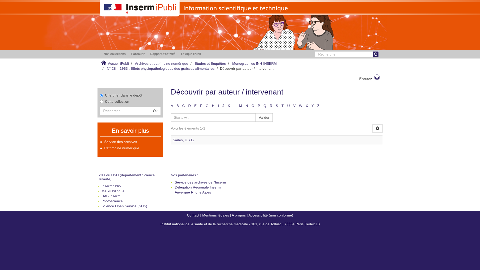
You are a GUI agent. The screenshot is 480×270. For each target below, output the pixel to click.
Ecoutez (365, 79)
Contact (193, 215)
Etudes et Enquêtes (210, 64)
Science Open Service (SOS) (124, 206)
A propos (239, 215)
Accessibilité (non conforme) (270, 215)
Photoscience (112, 201)
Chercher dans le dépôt (123, 95)
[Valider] (376, 54)
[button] (114, 54)
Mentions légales (215, 215)
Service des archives (120, 142)
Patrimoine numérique (121, 148)
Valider (264, 118)
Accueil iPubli (118, 64)
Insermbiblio (111, 186)
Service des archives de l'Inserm (200, 182)
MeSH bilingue (113, 191)
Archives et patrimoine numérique (161, 64)
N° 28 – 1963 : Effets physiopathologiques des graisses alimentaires (160, 68)
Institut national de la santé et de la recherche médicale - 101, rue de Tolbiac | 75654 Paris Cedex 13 (240, 224)
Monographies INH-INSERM (254, 64)
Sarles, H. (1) (183, 140)
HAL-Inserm (111, 196)
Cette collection (117, 102)
